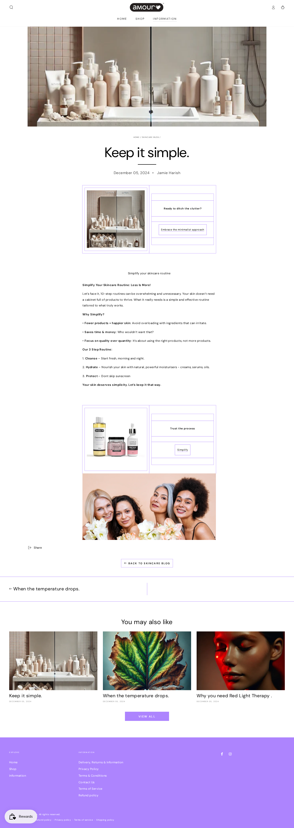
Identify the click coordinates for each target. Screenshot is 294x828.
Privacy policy (63, 819)
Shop (13, 769)
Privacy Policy (89, 769)
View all (147, 716)
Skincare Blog (150, 137)
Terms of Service (90, 789)
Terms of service (83, 819)
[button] (11, 7)
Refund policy (88, 795)
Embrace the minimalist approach (182, 229)
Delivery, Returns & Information (101, 762)
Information (17, 776)
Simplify (182, 449)
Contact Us (87, 782)
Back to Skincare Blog (149, 563)
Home (136, 137)
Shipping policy (105, 819)
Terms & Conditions (93, 776)
